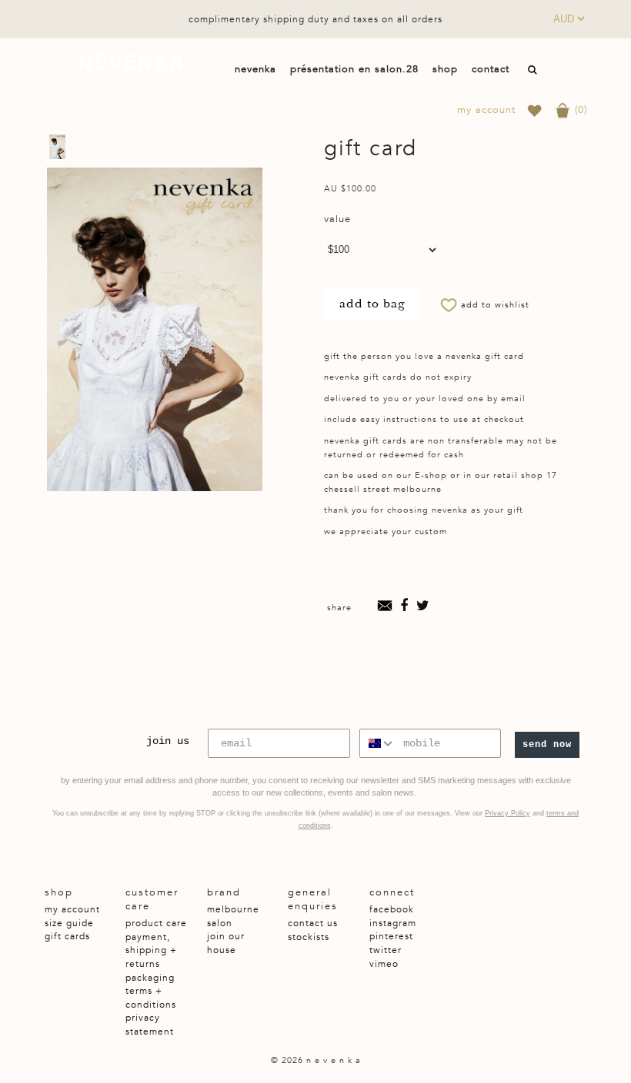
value (337, 219)
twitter (385, 950)
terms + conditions (150, 998)
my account (486, 110)
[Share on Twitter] (423, 608)
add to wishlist (495, 305)
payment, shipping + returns (151, 950)
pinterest (391, 936)
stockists (308, 937)
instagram (392, 923)
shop (445, 69)
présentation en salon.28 (354, 69)
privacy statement (149, 1025)
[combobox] (378, 743)
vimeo (384, 964)
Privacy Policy (507, 813)
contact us (313, 923)
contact (490, 69)
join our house (226, 943)
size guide (69, 923)
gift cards (67, 936)
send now (547, 744)
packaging (150, 978)
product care (156, 923)
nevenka (131, 61)
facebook (391, 909)
